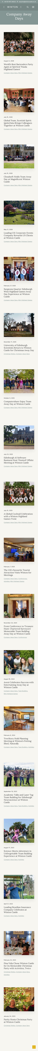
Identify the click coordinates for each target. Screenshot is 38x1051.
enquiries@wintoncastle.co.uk (27, 1)
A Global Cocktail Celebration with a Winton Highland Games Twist (18, 516)
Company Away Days (11, 73)
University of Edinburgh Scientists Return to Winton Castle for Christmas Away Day (19, 348)
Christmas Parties (9, 354)
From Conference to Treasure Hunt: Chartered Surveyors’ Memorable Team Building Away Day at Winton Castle (18, 630)
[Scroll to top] (34, 1047)
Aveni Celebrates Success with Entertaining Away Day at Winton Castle (19, 685)
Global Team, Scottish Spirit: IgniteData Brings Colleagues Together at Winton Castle (18, 123)
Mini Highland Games (25, 73)
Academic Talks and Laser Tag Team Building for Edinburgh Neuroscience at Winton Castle (18, 798)
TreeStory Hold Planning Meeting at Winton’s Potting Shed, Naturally (17, 741)
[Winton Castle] (12, 7)
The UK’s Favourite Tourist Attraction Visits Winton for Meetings (17, 572)
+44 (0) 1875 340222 (10, 1)
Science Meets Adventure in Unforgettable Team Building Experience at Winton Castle (18, 853)
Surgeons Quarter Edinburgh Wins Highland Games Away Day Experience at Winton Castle (18, 293)
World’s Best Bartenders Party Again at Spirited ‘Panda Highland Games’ (18, 67)
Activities (7, 581)
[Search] (27, 7)
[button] (33, 7)
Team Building (22, 691)
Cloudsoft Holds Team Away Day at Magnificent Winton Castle (17, 179)
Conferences (22, 578)
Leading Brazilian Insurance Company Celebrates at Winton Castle (17, 909)
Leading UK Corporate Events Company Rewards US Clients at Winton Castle (18, 235)
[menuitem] (9, 1)
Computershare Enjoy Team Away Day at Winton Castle (17, 402)
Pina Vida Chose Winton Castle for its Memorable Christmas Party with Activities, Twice (19, 966)
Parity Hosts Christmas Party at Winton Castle (18, 1020)
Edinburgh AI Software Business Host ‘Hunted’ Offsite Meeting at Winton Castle (19, 460)
